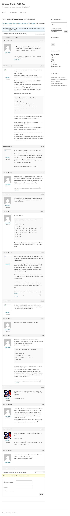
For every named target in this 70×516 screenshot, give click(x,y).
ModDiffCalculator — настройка (59, 85)
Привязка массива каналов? (58, 77)
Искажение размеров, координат (59, 79)
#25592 (42, 335)
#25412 (42, 146)
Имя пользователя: (8, 482)
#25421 (42, 194)
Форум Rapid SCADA (13, 4)
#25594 (42, 387)
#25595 (42, 404)
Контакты (23, 12)
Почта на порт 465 (55, 81)
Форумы (15, 23)
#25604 (42, 450)
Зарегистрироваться (56, 30)
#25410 (42, 40)
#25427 (42, 318)
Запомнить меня (9, 491)
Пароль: (6, 487)
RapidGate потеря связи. (57, 83)
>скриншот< (17, 59)
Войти (41, 494)
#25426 (42, 301)
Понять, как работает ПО (24, 23)
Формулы (33, 23)
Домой (4, 12)
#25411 (42, 66)
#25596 (42, 429)
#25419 (42, 172)
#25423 (42, 252)
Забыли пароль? (55, 31)
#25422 (42, 211)
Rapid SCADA (13, 12)
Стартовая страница (7, 23)
